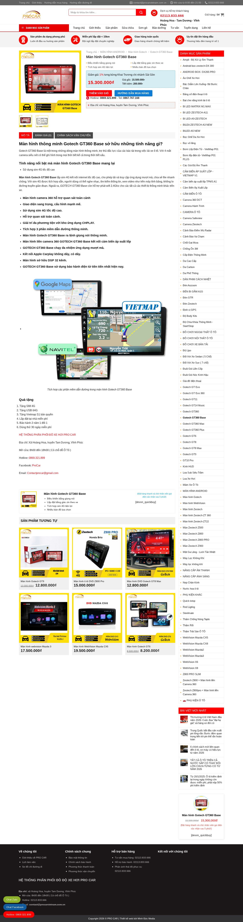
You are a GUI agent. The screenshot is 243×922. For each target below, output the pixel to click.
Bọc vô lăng (189, 143)
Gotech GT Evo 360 (193, 393)
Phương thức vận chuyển (82, 871)
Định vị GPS (189, 309)
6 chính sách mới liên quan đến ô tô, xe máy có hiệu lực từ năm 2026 (205, 749)
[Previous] (24, 81)
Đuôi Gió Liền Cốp (192, 368)
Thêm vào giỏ (99, 93)
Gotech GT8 (189, 442)
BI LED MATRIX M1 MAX (197, 106)
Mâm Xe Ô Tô (190, 484)
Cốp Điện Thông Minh (194, 254)
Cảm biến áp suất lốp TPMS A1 (200, 181)
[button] (214, 14)
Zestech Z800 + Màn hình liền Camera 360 (199, 682)
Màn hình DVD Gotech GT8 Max (144, 581)
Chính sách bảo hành (80, 862)
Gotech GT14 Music (194, 405)
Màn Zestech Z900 (193, 545)
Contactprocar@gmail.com (42, 473)
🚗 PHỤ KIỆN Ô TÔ (194, 700)
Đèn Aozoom (190, 285)
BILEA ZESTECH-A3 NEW (197, 124)
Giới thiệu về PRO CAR (34, 857)
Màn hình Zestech (192, 509)
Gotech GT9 (189, 454)
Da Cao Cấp (189, 261)
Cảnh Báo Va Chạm (193, 236)
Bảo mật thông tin (78, 857)
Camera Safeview (192, 218)
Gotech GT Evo (191, 387)
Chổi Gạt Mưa (190, 242)
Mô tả (25, 135)
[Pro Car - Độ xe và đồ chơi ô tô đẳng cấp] (41, 14)
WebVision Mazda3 (193, 655)
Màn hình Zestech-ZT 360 (197, 515)
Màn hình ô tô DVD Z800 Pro (89, 581)
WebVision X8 (190, 668)
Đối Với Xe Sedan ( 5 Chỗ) (197, 356)
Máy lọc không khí (193, 564)
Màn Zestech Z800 (193, 533)
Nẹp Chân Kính (191, 582)
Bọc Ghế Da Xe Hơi (193, 137)
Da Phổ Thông (190, 273)
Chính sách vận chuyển (74, 135)
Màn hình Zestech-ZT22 (196, 521)
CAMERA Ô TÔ (191, 212)
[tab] (25, 135)
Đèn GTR (188, 297)
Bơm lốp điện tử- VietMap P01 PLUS (199, 157)
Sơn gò (143, 27)
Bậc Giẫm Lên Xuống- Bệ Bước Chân (200, 86)
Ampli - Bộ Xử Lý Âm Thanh (198, 59)
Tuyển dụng (191, 27)
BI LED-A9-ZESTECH (195, 118)
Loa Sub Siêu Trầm (193, 472)
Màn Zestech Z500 (193, 527)
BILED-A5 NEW (191, 130)
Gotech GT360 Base (194, 417)
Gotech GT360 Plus (193, 429)
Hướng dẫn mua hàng (55, 2)
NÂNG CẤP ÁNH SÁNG (196, 576)
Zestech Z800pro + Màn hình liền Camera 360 (200, 692)
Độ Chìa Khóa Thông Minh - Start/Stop (198, 324)
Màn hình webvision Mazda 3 (36, 646)
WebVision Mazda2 (193, 649)
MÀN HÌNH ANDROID (195, 490)
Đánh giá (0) (43, 135)
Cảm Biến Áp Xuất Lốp (195, 187)
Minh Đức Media (146, 918)
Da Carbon (189, 267)
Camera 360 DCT (192, 199)
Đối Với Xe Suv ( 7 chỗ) (195, 362)
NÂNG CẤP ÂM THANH (196, 570)
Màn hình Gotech (192, 497)
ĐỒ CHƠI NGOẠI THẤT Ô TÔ (199, 332)
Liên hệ (206, 27)
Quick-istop (189, 600)
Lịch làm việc (29, 862)
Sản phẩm (111, 27)
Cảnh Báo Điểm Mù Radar (197, 230)
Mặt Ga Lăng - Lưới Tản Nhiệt (199, 552)
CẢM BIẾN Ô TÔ (192, 193)
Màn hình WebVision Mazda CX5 (91, 646)
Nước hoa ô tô (191, 588)
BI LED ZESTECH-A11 (195, 112)
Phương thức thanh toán (81, 866)
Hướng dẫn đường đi (81, 2)
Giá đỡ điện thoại (192, 381)
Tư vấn (175, 27)
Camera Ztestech (192, 224)
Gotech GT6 (189, 436)
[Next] (76, 81)
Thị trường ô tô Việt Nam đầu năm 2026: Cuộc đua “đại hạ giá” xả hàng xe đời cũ (206, 720)
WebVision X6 (190, 662)
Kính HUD (188, 466)
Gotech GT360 (191, 411)
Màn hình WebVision (194, 503)
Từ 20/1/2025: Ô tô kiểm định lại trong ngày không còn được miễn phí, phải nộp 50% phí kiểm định (206, 781)
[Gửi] (141, 12)
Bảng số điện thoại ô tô (195, 94)
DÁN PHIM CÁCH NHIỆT (197, 279)
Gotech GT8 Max (192, 448)
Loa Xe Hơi (189, 478)
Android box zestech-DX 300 (198, 65)
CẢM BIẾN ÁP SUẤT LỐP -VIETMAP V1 (198, 173)
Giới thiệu (37, 2)
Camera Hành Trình (193, 206)
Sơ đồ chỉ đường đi (32, 866)
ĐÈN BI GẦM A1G (193, 291)
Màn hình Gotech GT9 (32, 581)
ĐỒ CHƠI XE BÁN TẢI (195, 344)
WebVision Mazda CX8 (195, 643)
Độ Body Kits (190, 315)
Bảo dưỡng (159, 27)
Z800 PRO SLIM (192, 674)
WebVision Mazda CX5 (195, 637)
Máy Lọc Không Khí (193, 558)
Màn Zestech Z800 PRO (196, 539)
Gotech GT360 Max (193, 423)
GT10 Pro (188, 460)
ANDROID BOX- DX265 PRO (199, 71)
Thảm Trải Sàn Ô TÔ (194, 631)
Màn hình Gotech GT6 (138, 646)
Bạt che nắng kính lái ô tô (196, 100)
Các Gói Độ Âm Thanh (195, 165)
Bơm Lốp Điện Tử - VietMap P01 (200, 149)
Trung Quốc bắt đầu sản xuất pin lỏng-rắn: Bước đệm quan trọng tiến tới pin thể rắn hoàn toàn (206, 735)
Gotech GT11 (190, 399)
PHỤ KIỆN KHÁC (192, 594)
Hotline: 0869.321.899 (18, 914)
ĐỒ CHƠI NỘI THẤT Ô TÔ (198, 338)
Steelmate (188, 613)
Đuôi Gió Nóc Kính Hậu (195, 374)
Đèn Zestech (190, 303)
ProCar (36, 465)
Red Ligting (189, 607)
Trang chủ (24, 2)
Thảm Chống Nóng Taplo (196, 619)
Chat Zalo (11, 899)
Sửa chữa (128, 27)
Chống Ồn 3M (190, 248)
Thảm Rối (188, 625)
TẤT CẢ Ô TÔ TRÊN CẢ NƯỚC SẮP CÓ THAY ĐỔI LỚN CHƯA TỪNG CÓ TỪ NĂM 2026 (205, 764)
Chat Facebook (14, 907)
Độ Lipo (187, 350)
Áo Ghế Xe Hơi (191, 78)
